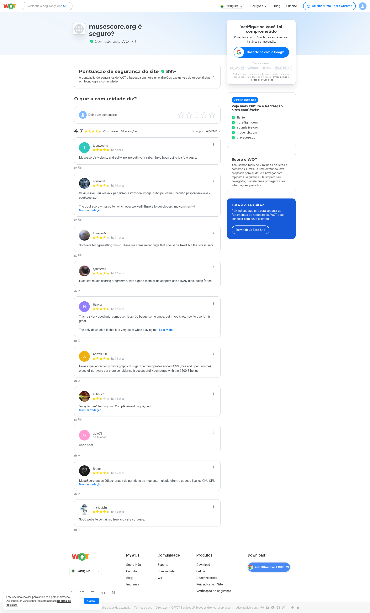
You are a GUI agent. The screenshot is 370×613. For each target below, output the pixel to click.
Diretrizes (162, 607)
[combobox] (47, 6)
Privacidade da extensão (115, 607)
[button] (259, 6)
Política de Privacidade (261, 80)
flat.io (241, 117)
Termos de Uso (143, 607)
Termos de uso (279, 77)
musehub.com (247, 132)
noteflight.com (247, 122)
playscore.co (246, 137)
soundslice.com (248, 127)
